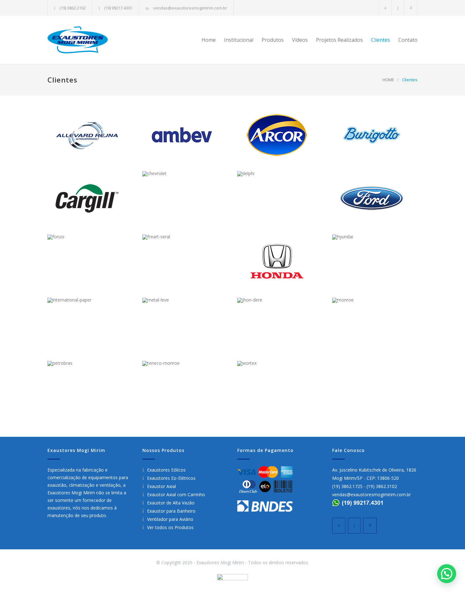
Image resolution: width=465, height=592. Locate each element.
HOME (388, 79)
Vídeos (300, 39)
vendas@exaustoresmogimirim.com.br (190, 8)
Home (209, 39)
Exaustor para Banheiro (171, 511)
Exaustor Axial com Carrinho (176, 494)
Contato (408, 39)
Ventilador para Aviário (170, 519)
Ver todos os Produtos (170, 527)
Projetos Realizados (339, 39)
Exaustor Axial (161, 486)
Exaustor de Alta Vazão (171, 503)
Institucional (238, 39)
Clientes (380, 39)
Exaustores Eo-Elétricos (171, 478)
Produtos (273, 39)
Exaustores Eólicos (166, 470)
